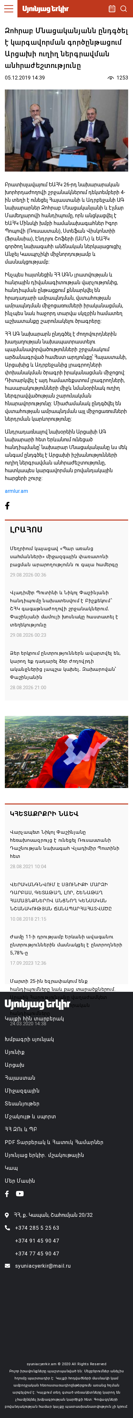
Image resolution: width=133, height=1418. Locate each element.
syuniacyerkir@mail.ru (43, 1266)
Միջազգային (22, 1091)
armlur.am (16, 491)
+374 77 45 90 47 (37, 1254)
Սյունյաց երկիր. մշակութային (44, 1155)
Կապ (11, 1168)
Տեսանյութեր (22, 1104)
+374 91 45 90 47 (37, 1241)
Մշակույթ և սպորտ (30, 1116)
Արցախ (15, 1065)
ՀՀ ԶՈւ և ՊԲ (21, 1129)
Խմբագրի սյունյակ (29, 1039)
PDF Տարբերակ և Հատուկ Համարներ (54, 1142)
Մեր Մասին (20, 1181)
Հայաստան (20, 1078)
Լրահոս (26, 529)
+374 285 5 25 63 (37, 1228)
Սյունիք (15, 1052)
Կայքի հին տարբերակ (34, 1019)
